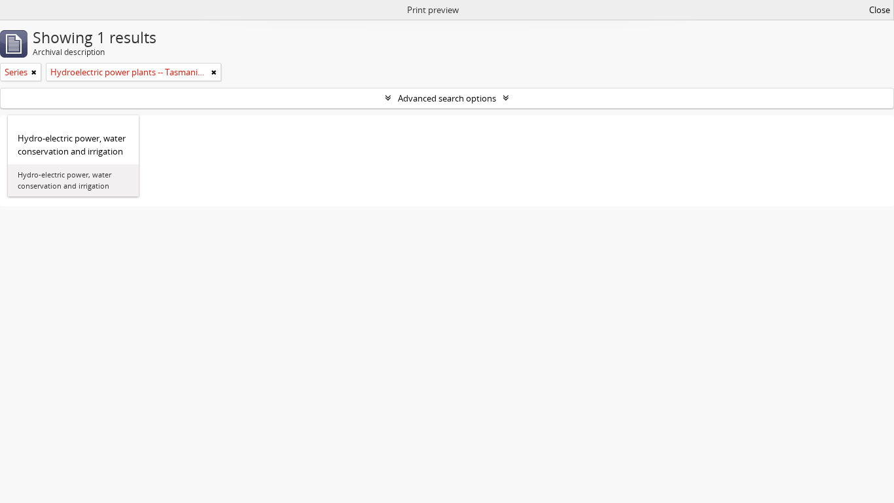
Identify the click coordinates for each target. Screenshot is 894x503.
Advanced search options (447, 98)
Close (879, 10)
